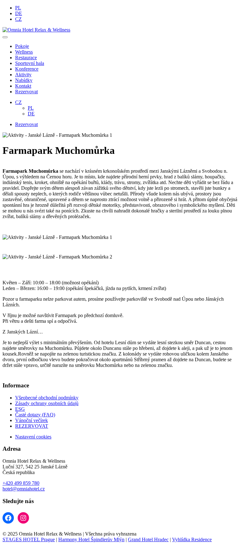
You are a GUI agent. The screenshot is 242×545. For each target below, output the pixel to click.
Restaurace (26, 57)
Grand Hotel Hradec (148, 539)
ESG (20, 409)
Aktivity (23, 74)
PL (18, 7)
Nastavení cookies (33, 436)
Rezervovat (26, 91)
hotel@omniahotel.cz (24, 488)
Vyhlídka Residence (192, 539)
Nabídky (23, 80)
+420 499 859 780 (21, 483)
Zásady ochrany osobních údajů (46, 403)
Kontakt (23, 86)
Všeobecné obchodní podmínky (46, 397)
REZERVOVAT (31, 426)
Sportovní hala (29, 63)
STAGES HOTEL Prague (29, 539)
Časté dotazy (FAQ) (35, 414)
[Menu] (5, 37)
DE (18, 13)
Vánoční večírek (31, 420)
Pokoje (22, 46)
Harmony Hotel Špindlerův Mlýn (91, 539)
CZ (18, 19)
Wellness (24, 52)
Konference (26, 69)
